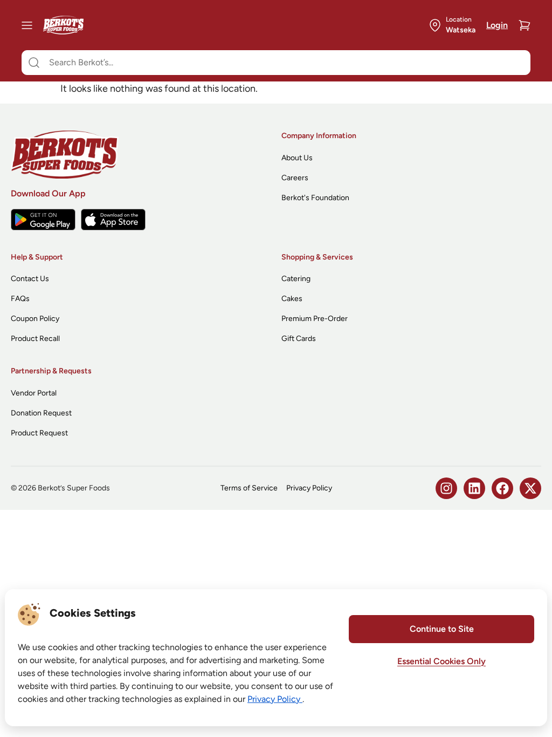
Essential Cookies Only (441, 661)
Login (497, 25)
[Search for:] (276, 62)
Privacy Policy (274, 699)
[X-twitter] (530, 488)
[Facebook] (502, 488)
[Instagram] (446, 488)
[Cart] (524, 25)
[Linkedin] (474, 488)
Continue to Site (442, 629)
